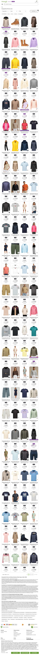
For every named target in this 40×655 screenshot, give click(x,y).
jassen (6, 581)
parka (27, 602)
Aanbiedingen (3, 639)
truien (12, 601)
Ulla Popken (21, 617)
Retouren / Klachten (29, 632)
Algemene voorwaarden (17, 633)
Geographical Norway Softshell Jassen (7, 615)
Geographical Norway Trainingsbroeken (19, 614)
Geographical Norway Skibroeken (7, 614)
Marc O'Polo (26, 619)
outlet (8, 581)
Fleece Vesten (30, 617)
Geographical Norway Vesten (18, 615)
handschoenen (5, 590)
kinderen (21, 594)
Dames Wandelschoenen (19, 619)
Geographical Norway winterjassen (18, 585)
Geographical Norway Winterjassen (29, 615)
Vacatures (2, 632)
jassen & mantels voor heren (13, 594)
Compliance (15, 635)
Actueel (15, 639)
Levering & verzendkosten (30, 631)
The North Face (7, 597)
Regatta (10, 597)
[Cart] (9, 26)
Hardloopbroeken (4, 619)
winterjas (16, 579)
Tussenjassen (13, 619)
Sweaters (25, 617)
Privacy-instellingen (17, 634)
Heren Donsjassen (31, 619)
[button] (5, 11)
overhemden (15, 580)
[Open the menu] (2, 4)
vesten (15, 601)
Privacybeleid (16, 632)
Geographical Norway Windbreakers (7, 617)
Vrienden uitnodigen (4, 631)
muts (4, 606)
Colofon (15, 631)
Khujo (9, 619)
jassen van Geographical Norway (34, 588)
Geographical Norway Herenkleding (30, 612)
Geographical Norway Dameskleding (18, 612)
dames (18, 594)
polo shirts (3, 605)
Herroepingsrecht (29, 633)
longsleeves (35, 604)
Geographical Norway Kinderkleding (7, 612)
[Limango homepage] (4, 1)
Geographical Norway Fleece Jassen (31, 614)
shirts (10, 601)
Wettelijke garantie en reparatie (31, 634)
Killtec (7, 606)
